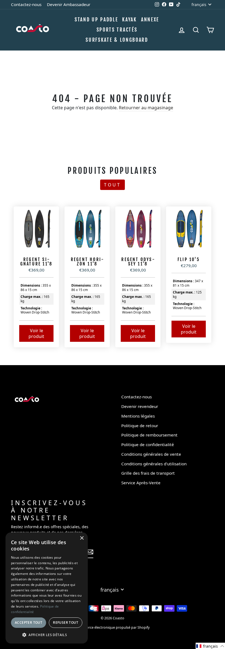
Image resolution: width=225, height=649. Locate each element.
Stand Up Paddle (96, 19)
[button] (210, 646)
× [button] (82, 538)
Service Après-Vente (141, 482)
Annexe (150, 19)
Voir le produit (36, 333)
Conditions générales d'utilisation (154, 463)
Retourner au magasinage (146, 108)
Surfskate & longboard (117, 40)
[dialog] (46, 588)
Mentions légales (138, 416)
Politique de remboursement (149, 435)
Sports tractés (117, 30)
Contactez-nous (26, 4)
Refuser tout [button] (65, 622)
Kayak (129, 19)
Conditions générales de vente (151, 454)
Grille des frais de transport (148, 473)
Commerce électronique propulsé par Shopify (113, 627)
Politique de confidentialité (147, 444)
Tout (112, 185)
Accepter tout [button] (28, 622)
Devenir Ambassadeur (68, 4)
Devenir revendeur (139, 406)
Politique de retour (139, 425)
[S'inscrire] (89, 552)
